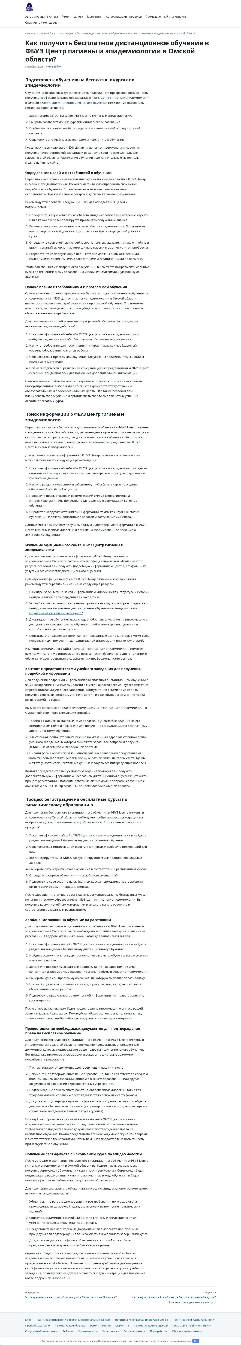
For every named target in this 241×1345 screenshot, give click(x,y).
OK (196, 1341)
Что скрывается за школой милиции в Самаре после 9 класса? (71, 1295)
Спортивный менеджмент (43, 23)
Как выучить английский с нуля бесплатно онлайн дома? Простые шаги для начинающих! (174, 1297)
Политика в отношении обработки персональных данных (73, 1319)
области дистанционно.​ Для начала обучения (73, 103)
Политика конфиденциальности (193, 1319)
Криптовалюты (88, 1331)
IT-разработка (158, 1331)
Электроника (110, 1331)
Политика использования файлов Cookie (141, 1319)
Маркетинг (94, 17)
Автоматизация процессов (124, 17)
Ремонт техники (72, 17)
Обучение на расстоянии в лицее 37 (56, 613)
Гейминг (68, 1331)
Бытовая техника (134, 1331)
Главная (30, 33)
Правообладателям (37, 1325)
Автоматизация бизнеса (41, 17)
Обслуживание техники (187, 1331)
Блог (28, 1319)
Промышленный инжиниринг (166, 17)
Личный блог (47, 33)
